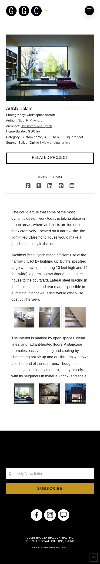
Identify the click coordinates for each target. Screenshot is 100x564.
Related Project (50, 158)
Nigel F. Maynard (30, 120)
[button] (89, 10)
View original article (56, 142)
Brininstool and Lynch (36, 126)
